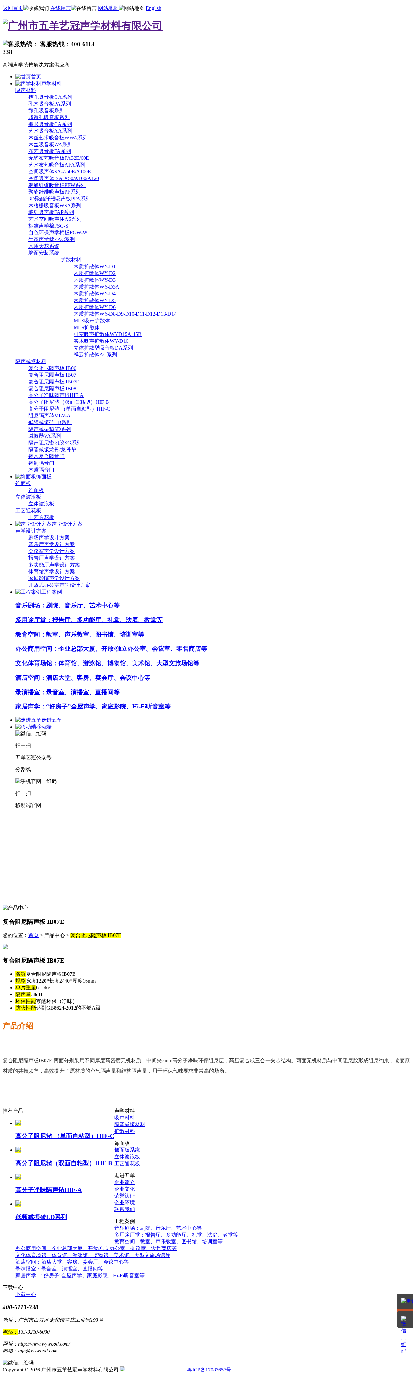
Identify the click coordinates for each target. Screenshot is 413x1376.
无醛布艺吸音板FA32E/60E (58, 158)
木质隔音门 (41, 470)
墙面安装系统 (43, 253)
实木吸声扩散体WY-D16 (101, 341)
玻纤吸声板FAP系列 (51, 212)
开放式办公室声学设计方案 (59, 585)
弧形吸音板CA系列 (50, 124)
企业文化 (124, 1189)
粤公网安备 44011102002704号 (156, 1370)
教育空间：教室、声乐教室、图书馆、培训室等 (79, 634)
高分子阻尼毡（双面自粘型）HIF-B (68, 402)
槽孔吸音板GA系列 (50, 97)
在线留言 (60, 8)
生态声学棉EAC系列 (51, 239)
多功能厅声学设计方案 (54, 564)
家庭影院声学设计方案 (54, 578)
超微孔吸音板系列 (49, 117)
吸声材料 (25, 90)
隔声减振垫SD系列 (49, 429)
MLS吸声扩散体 (92, 320)
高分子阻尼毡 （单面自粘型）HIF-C (69, 409)
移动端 (44, 726)
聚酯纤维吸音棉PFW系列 (57, 185)
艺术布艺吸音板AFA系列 (56, 165)
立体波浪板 (28, 497)
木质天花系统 (43, 246)
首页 (36, 76)
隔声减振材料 (30, 361)
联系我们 (124, 1209)
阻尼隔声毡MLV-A (49, 415)
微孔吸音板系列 (46, 110)
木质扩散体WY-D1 (95, 266)
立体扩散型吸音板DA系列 (103, 348)
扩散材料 (71, 259)
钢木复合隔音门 (46, 456)
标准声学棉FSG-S (48, 226)
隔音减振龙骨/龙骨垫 (52, 449)
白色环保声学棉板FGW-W (57, 232)
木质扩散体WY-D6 (95, 307)
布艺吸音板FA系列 (49, 151)
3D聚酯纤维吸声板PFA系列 (59, 198)
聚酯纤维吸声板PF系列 (54, 192)
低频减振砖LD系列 (50, 422)
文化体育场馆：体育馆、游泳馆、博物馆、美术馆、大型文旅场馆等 (107, 663)
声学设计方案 (67, 524)
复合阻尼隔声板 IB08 (52, 388)
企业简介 (124, 1182)
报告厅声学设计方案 (51, 558)
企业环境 (124, 1202)
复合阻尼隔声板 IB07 (52, 375)
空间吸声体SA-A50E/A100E (59, 171)
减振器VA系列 (44, 436)
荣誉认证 (124, 1195)
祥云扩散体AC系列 (95, 354)
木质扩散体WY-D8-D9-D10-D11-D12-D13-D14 (125, 314)
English (153, 8)
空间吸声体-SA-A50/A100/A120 (63, 178)
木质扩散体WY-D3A (96, 287)
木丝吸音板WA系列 (50, 144)
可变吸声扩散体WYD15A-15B (108, 334)
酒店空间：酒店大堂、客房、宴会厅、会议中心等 (82, 677)
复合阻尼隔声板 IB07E (53, 381)
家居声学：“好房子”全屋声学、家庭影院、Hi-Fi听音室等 (93, 706)
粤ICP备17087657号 (209, 1369)
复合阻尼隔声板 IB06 (52, 368)
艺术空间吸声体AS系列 (55, 219)
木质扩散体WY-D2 (95, 273)
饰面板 (44, 476)
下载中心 (25, 1294)
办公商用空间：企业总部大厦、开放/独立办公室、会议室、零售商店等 (111, 648)
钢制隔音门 (41, 463)
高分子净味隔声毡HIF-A (56, 395)
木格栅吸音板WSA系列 (54, 205)
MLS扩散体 (87, 327)
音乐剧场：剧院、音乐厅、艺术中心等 (67, 605)
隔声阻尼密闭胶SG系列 (55, 442)
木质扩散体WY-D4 (95, 293)
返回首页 (13, 8)
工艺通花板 (28, 510)
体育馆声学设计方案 (51, 571)
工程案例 (51, 592)
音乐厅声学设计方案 (51, 544)
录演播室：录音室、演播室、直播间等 (67, 692)
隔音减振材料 (129, 1124)
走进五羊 (51, 720)
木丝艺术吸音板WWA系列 (58, 137)
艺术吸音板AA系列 (50, 131)
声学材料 (51, 83)
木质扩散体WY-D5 (95, 300)
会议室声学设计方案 (51, 551)
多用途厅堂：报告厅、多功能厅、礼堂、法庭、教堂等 (89, 620)
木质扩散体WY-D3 (95, 280)
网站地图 (108, 8)
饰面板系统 (127, 1150)
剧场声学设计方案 (49, 537)
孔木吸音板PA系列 (49, 104)
